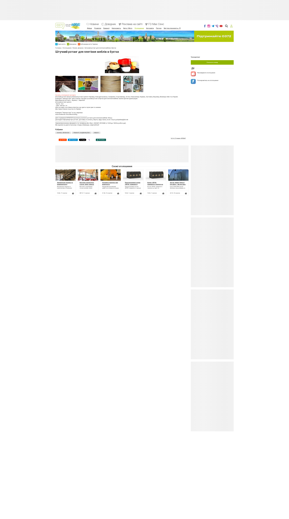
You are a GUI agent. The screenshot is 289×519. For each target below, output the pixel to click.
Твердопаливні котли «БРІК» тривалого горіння (132, 184)
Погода (158, 28)
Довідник (110, 24)
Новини (94, 24)
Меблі (96, 133)
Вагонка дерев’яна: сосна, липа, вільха (87, 183)
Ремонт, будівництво (82, 133)
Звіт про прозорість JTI (172, 28)
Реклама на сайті (132, 24)
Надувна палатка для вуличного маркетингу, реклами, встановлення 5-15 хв (110, 185)
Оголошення (139, 28)
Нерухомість (116, 28)
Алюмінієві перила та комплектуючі (65, 183)
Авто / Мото (127, 28)
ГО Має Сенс (156, 24)
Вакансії (106, 28)
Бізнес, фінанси (63, 133)
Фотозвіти (150, 28)
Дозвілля (97, 28)
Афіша (89, 28)
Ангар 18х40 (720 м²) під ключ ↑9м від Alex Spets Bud (178, 184)
